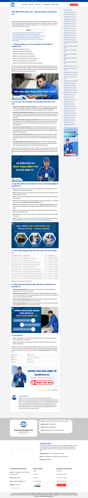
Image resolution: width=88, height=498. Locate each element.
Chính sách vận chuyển (62, 477)
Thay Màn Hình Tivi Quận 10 (70, 35)
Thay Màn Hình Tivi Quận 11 (70, 37)
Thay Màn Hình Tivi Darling (70, 113)
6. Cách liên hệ (15, 40)
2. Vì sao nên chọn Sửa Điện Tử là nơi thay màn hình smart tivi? (26, 34)
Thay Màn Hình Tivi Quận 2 (70, 16)
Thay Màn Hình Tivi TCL (69, 101)
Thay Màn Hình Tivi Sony (69, 94)
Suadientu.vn (17, 484)
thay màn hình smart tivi (18, 24)
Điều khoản (59, 471)
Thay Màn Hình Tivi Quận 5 (70, 23)
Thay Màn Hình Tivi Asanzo (70, 99)
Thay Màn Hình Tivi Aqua (69, 110)
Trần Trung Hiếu (24, 398)
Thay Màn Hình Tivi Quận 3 (70, 19)
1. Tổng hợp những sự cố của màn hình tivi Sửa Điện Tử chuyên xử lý (27, 32)
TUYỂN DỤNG (46, 4)
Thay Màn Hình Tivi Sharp (69, 83)
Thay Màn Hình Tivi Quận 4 (70, 21)
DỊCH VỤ (31, 4)
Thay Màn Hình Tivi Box (69, 122)
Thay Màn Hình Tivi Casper (70, 85)
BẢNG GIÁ (37, 4)
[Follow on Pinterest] (16, 488)
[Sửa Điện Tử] (15, 4)
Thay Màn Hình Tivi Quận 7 (70, 28)
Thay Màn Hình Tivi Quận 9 (70, 33)
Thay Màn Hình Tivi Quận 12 (70, 39)
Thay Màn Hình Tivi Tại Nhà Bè (70, 81)
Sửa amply (35, 477)
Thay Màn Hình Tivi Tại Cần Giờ (71, 72)
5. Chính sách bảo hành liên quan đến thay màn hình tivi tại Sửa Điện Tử (27, 39)
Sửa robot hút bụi (37, 481)
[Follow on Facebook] (21, 434)
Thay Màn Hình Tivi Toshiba (70, 87)
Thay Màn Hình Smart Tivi (69, 124)
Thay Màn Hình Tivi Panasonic (70, 90)
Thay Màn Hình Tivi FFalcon (70, 108)
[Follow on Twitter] (13, 488)
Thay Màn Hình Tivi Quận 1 (70, 14)
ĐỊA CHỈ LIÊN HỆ (55, 4)
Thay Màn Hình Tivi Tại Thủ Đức (71, 66)
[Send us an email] (24, 434)
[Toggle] (34, 485)
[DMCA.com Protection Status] (36, 486)
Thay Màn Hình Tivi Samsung (70, 92)
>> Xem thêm (37, 484)
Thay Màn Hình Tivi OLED (69, 120)
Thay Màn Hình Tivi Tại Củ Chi (70, 74)
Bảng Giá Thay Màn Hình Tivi (70, 12)
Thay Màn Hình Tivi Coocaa (70, 115)
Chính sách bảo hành (61, 474)
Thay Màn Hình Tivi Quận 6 (70, 26)
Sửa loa (35, 474)
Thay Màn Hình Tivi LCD (69, 104)
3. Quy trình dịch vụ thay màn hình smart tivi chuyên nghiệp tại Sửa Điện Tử (28, 36)
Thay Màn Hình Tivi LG (69, 97)
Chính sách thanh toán (62, 481)
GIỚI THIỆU (24, 4)
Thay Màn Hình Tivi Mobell (70, 106)
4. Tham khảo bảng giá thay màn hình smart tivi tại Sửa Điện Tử (26, 37)
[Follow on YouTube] (26, 434)
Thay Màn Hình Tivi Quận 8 (70, 30)
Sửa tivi (35, 471)
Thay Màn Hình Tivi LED (69, 117)
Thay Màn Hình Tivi (68, 10)
